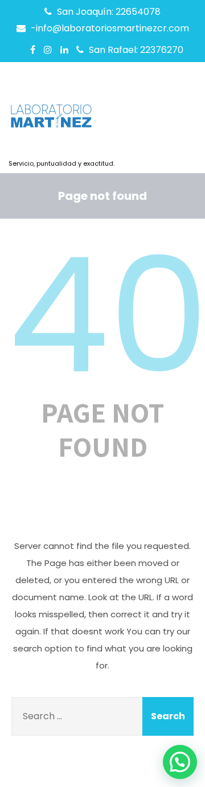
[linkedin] (64, 49)
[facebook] (32, 49)
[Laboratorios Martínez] (61, 119)
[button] (180, 762)
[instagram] (48, 49)
